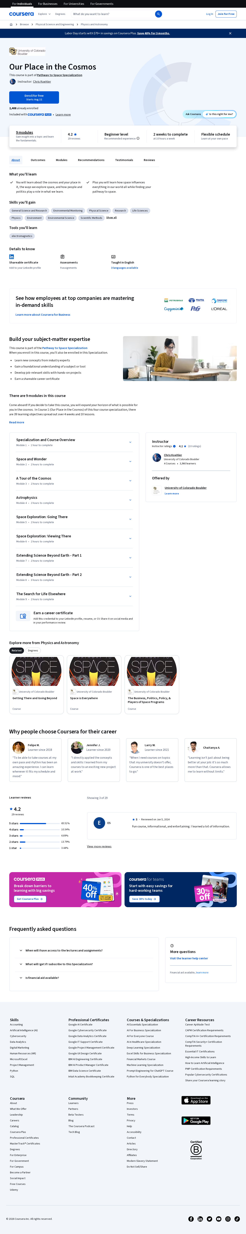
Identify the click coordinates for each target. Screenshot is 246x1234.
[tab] (16, 651)
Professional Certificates (24, 1138)
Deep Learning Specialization (143, 1048)
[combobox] (109, 14)
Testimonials (124, 160)
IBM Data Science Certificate (84, 1071)
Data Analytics (18, 1042)
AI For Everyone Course (140, 1036)
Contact (131, 1138)
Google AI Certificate (80, 1025)
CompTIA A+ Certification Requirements (208, 1036)
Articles (131, 1144)
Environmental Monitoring (68, 211)
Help (129, 1126)
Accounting (16, 1025)
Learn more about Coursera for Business (43, 315)
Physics (16, 218)
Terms (130, 1115)
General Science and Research (29, 211)
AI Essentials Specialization (142, 1025)
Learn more (63, 114)
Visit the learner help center (189, 958)
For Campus (17, 1167)
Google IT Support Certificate (85, 1042)
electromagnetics (22, 236)
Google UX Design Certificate (85, 1053)
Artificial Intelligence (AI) (24, 1030)
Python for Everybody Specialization (148, 1077)
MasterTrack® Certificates (25, 1144)
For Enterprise (18, 1155)
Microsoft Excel (18, 1059)
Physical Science (98, 211)
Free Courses (18, 1184)
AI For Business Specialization (144, 1030)
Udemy (14, 1190)
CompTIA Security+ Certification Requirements (203, 1044)
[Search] (158, 14)
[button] (60, 14)
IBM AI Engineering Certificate (85, 1059)
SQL (12, 1077)
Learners (73, 1103)
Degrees (15, 1149)
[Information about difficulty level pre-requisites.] (138, 138)
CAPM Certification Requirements (204, 1030)
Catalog (14, 1126)
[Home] (11, 24)
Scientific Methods (91, 218)
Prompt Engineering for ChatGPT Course (150, 1071)
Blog (71, 1120)
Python (14, 1071)
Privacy (131, 1120)
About (16, 160)
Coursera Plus (18, 1132)
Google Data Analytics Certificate (87, 1036)
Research (120, 211)
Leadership (16, 1115)
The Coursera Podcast (81, 1126)
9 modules (24, 132)
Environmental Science (61, 218)
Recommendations (91, 160)
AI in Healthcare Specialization (144, 1042)
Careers (14, 1120)
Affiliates (132, 1155)
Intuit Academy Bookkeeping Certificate (91, 1077)
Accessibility (134, 1132)
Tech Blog (74, 1132)
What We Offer (18, 1109)
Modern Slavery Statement (142, 1161)
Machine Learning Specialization (145, 1065)
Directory (132, 1149)
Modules (61, 160)
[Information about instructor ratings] (174, 446)
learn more (202, 973)
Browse (24, 24)
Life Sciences (140, 211)
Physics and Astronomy (94, 24)
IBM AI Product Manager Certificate (88, 1065)
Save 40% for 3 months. (153, 33)
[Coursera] (21, 14)
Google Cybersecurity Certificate (87, 1030)
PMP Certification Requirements (203, 1069)
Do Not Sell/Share (137, 1167)
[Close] (230, 33)
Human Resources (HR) (23, 1053)
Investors (132, 1109)
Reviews (149, 160)
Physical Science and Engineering (55, 24)
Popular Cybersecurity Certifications (206, 1075)
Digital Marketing (19, 1048)
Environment (34, 218)
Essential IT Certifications (200, 1052)
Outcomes (38, 160)
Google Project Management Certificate (91, 1048)
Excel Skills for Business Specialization (149, 1053)
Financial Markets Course (141, 1059)
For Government (19, 1161)
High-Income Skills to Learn (200, 1057)
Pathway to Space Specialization (64, 348)
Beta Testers (76, 1115)
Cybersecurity (18, 1036)
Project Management (22, 1065)
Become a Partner (20, 1172)
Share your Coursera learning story (205, 1080)
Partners (73, 1109)
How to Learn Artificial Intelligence (204, 1063)
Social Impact (17, 1178)
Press (130, 1103)
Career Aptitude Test (197, 1025)
